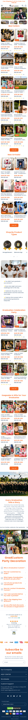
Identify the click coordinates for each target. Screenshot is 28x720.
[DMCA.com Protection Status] (14, 708)
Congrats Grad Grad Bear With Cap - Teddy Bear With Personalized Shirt (20, 459)
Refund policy (16, 716)
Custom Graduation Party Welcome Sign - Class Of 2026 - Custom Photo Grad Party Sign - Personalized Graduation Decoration (20, 378)
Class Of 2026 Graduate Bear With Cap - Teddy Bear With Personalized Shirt (20, 415)
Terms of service (14, 718)
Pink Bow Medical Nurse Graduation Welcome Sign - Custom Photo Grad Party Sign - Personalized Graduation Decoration (7, 194)
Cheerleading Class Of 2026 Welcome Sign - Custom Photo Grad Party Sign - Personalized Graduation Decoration (20, 216)
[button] (23, 5)
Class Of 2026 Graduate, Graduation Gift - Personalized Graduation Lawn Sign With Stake (19, 354)
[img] (14, 616)
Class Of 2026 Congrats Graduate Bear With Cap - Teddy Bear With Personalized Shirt (7, 91)
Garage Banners (7, 252)
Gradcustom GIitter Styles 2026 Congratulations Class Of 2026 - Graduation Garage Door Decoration (7, 67)
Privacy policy (23, 716)
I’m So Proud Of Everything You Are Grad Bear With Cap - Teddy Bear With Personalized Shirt (20, 194)
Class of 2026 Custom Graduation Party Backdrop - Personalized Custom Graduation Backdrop (20, 67)
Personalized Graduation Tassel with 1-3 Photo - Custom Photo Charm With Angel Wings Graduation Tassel (20, 115)
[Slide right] (17, 256)
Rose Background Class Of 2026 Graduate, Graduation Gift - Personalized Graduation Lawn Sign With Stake (6, 378)
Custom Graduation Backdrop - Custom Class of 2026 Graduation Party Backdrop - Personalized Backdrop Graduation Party (7, 330)
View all (14, 150)
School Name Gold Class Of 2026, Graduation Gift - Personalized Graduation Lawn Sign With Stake (6, 139)
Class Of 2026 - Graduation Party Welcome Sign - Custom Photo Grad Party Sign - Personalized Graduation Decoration (7, 44)
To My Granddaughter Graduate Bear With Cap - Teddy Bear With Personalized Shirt (7, 437)
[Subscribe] (23, 662)
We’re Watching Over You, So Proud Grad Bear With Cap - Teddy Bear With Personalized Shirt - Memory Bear (7, 216)
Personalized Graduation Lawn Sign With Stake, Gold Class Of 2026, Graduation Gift (20, 139)
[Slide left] (10, 256)
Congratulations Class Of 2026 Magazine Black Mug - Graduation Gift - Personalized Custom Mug (7, 459)
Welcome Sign (18, 252)
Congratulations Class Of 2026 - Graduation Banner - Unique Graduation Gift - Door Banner (20, 91)
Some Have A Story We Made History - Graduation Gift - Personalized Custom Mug (20, 437)
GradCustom (8, 716)
